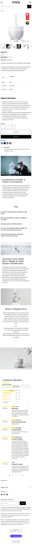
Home (2, 11)
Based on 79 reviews (7, 384)
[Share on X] (5, 143)
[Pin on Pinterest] (10, 143)
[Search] (29, 6)
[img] (6, 407)
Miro (3, 55)
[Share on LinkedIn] (7, 143)
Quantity (3, 123)
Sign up (23, 503)
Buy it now (16, 137)
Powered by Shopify (16, 542)
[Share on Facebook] (2, 143)
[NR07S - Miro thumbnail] (3, 46)
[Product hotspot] (15, 294)
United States (15, 530)
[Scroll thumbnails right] (30, 46)
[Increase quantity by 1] (14, 127)
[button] (6, 390)
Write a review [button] (16, 386)
